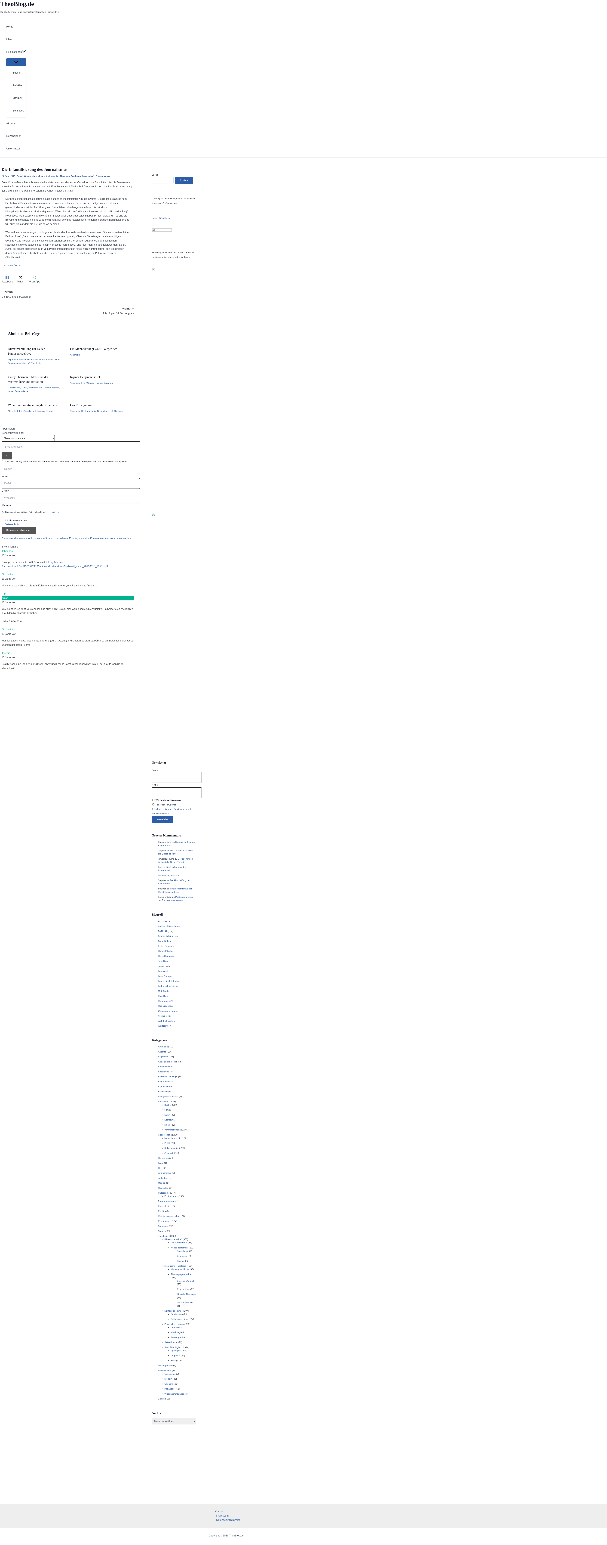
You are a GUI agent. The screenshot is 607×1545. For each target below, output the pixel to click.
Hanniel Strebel (165, 951)
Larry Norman (165, 976)
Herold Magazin (166, 956)
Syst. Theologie (172, 1347)
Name (155, 770)
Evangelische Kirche (168, 1096)
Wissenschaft (164, 1370)
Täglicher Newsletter (165, 804)
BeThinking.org (165, 931)
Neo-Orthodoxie (185, 1302)
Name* (5, 476)
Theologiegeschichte (181, 1274)
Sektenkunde (171, 1342)
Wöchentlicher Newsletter (168, 800)
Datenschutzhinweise (228, 1520)
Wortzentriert (164, 1026)
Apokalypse (183, 1251)
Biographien (164, 1081)
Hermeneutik (164, 1158)
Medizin (168, 1379)
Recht (161, 1211)
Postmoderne (35, 387)
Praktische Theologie (174, 1324)
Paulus (49, 359)
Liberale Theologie (186, 1294)
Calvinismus (177, 1314)
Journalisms (38, 176)
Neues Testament (36, 359)
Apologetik (176, 1350)
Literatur (168, 1119)
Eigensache (164, 1086)
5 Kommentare (103, 176)
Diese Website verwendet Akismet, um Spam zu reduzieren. (35, 538)
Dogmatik (175, 1355)
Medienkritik (52, 176)
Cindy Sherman (51, 387)
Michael (162, 875)
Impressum (222, 1515)
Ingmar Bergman (104, 383)
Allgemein (65, 176)
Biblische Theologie (168, 1076)
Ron (4, 593)
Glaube (91, 383)
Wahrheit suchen (166, 1021)
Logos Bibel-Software (168, 981)
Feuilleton (76, 176)
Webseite (6, 505)
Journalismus (164, 1173)
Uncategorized (165, 1365)
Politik (167, 1143)
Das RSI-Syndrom (81, 405)
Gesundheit (103, 411)
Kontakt (219, 1511)
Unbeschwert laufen (168, 1011)
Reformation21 (165, 1001)
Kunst (24, 387)
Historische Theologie (175, 1266)
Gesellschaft (88, 176)
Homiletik (175, 1327)
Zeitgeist (168, 1153)
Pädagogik (169, 1388)
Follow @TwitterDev (162, 218)
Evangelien (182, 1256)
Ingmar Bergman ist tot (85, 377)
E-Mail (155, 785)
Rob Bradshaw (165, 1006)
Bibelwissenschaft (173, 1239)
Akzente (12, 411)
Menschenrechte (172, 1138)
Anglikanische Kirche (168, 1061)
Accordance (164, 921)
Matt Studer (164, 991)
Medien (162, 1183)
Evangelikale (183, 1289)
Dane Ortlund (165, 941)
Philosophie (164, 1193)
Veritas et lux (164, 1016)
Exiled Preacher (166, 946)
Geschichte (170, 1374)
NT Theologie (34, 363)
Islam (160, 1163)
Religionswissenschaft (169, 1216)
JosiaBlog (163, 961)
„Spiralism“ (174, 875)
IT (82, 411)
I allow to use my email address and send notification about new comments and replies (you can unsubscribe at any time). (66, 461)
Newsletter (163, 1188)
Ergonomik (90, 411)
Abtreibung (163, 1046)
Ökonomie (169, 1384)
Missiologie (176, 1332)
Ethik (19, 411)
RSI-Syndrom (116, 411)
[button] (24, 52)
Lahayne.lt (163, 971)
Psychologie (164, 1206)
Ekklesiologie (164, 1091)
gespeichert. (54, 512)
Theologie (163, 1236)
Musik (167, 1125)
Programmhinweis (167, 1201)
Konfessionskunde (173, 1311)
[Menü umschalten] (16, 62)
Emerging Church (186, 1281)
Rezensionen (164, 1221)
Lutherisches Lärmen (168, 986)
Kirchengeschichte (180, 1269)
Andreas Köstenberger (169, 926)
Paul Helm (163, 996)
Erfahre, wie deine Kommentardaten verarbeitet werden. (100, 538)
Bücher (22, 359)
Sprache (162, 1231)
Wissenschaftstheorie (175, 1394)
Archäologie (164, 1066)
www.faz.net (14, 265)
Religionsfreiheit (172, 1148)
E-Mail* (5, 490)
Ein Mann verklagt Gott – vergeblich (93, 348)
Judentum (163, 1178)
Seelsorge (176, 1337)
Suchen (184, 180)
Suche (155, 174)
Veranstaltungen (172, 1129)
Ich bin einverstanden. (16, 520)
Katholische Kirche (180, 1319)
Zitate (161, 1398)
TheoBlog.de (17, 3)
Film (83, 383)
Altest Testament (179, 1242)
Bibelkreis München (168, 936)
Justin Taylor (164, 966)
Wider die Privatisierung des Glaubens (32, 405)
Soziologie (163, 1226)
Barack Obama (24, 176)
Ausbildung (163, 1071)
